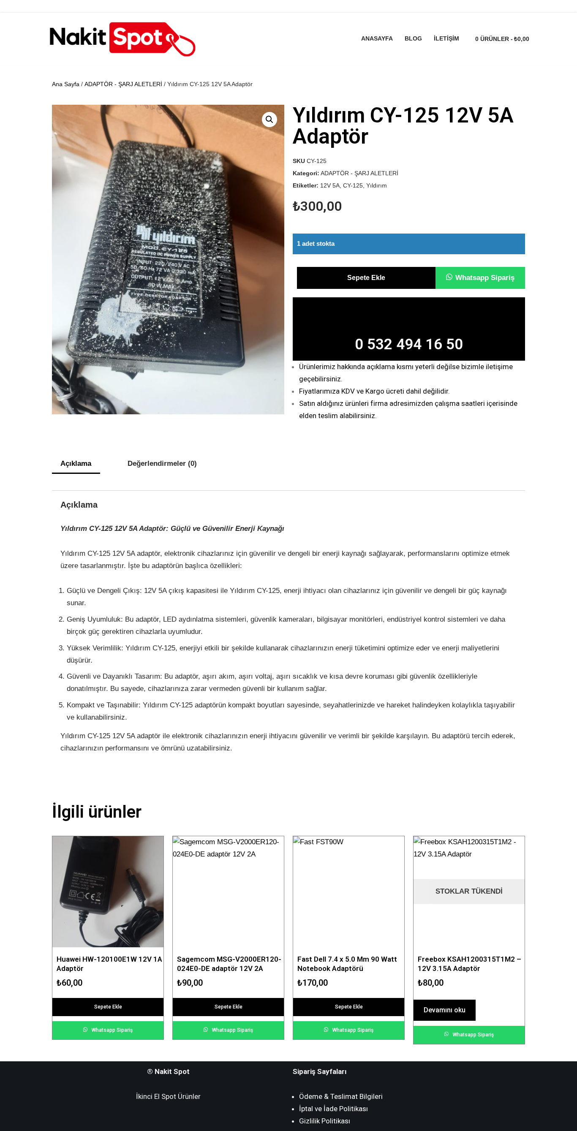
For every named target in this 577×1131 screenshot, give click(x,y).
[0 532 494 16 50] (408, 314)
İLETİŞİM (446, 38)
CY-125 (353, 185)
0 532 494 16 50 (409, 344)
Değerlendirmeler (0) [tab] (162, 463)
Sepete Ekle (366, 277)
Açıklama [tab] (75, 463)
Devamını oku (444, 1010)
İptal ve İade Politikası (333, 1108)
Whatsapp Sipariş (484, 278)
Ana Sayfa (65, 84)
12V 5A (330, 185)
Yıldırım (376, 185)
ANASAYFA (377, 38)
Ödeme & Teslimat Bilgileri (341, 1096)
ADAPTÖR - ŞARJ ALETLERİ (123, 84)
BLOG (413, 38)
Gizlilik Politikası (324, 1121)
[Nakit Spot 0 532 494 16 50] (122, 39)
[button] (480, 277)
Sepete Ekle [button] (108, 1007)
